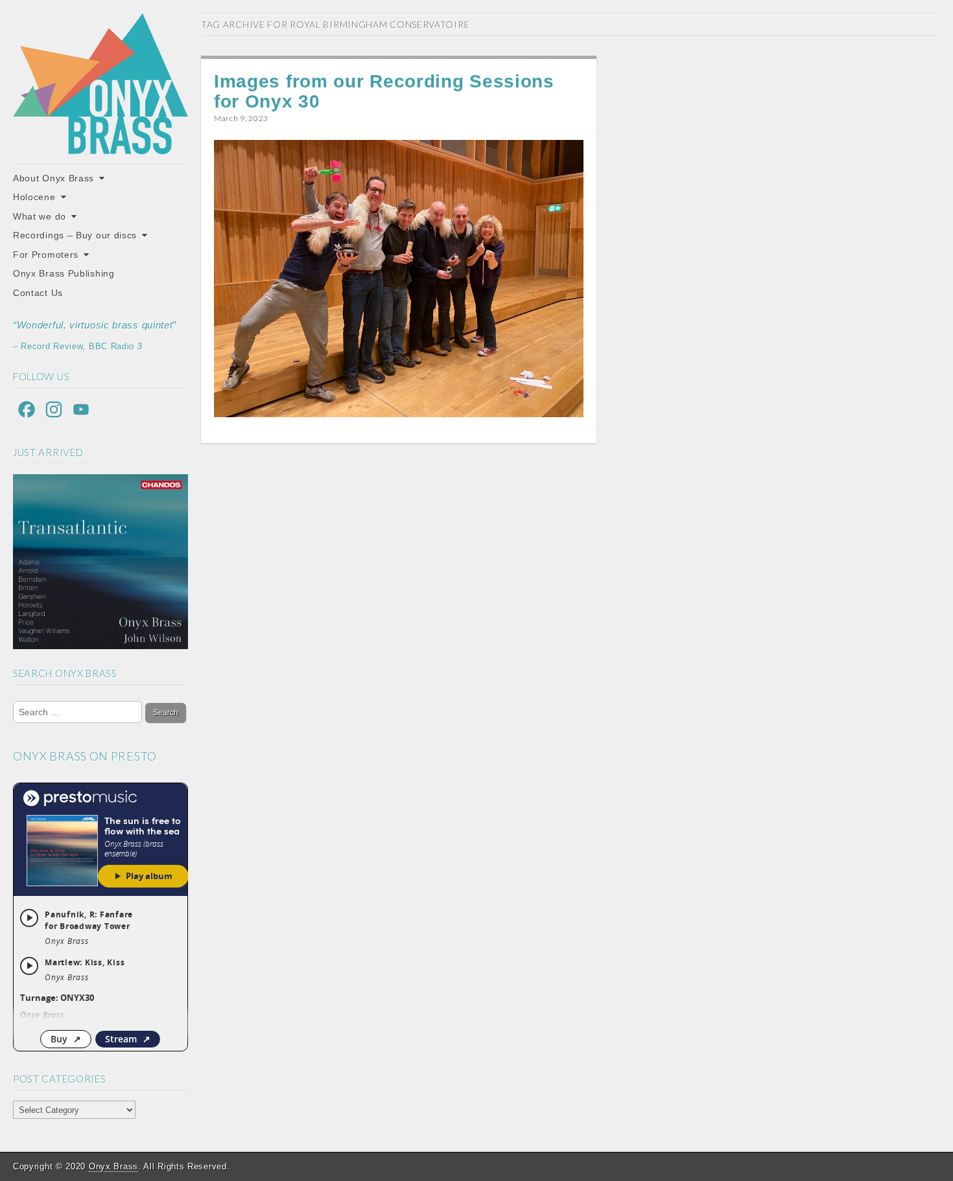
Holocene (34, 197)
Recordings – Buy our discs (75, 235)
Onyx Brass (113, 1166)
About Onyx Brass (53, 178)
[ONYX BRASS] (100, 83)
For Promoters (45, 254)
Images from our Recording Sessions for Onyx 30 (384, 91)
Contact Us (38, 293)
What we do (39, 216)
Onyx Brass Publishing (64, 273)
